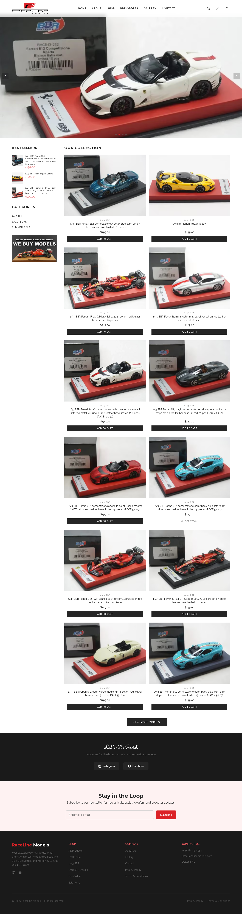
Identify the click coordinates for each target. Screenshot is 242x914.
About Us (130, 850)
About (97, 8)
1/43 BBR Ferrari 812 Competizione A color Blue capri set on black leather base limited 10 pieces (105, 225)
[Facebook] (20, 873)
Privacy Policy (133, 869)
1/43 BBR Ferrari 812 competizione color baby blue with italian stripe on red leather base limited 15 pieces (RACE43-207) (189, 508)
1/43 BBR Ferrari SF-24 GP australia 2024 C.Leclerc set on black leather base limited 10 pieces (189, 600)
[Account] (218, 8)
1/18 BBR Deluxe (78, 869)
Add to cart (105, 239)
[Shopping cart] (227, 8)
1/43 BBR (18, 216)
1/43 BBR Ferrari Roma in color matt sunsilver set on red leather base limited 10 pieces (189, 318)
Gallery (150, 8)
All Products (76, 850)
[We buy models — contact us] (34, 248)
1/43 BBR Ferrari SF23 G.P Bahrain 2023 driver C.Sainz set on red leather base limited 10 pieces (105, 600)
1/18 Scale (75, 857)
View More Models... (147, 722)
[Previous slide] (5, 76)
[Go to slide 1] (116, 134)
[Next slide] (236, 76)
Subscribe (166, 814)
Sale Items (74, 882)
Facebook (138, 766)
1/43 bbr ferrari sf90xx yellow (189, 223)
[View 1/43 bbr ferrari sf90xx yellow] (189, 185)
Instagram (109, 766)
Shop (111, 8)
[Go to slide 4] (126, 134)
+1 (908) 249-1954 (192, 850)
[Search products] (208, 8)
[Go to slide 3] (122, 134)
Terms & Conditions (136, 876)
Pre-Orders (129, 8)
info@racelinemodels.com (197, 856)
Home (82, 8)
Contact (168, 8)
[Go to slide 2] (119, 134)
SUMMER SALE (21, 227)
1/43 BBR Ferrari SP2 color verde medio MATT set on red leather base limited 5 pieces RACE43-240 (105, 693)
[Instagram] (13, 873)
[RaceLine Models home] (30, 8)
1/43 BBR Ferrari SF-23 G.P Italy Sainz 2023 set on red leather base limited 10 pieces (105, 318)
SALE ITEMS (19, 221)
